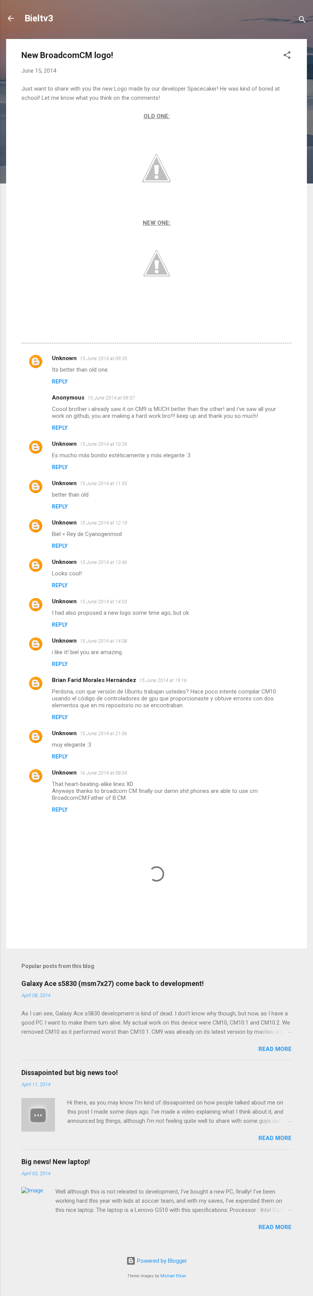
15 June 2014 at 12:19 (103, 523)
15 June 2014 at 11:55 (103, 483)
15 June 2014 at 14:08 (103, 641)
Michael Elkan (173, 1275)
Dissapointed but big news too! (69, 1073)
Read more (275, 1049)
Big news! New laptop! (55, 1162)
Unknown (64, 358)
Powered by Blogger (161, 1260)
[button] (287, 56)
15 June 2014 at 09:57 (111, 398)
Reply (60, 381)
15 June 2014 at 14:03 (103, 601)
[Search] (302, 20)
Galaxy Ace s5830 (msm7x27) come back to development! (112, 983)
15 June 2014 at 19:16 (163, 680)
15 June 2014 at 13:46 (103, 562)
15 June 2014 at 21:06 (103, 733)
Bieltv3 (38, 18)
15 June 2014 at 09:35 (103, 358)
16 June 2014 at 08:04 (103, 773)
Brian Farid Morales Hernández (94, 680)
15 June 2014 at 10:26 (103, 444)
